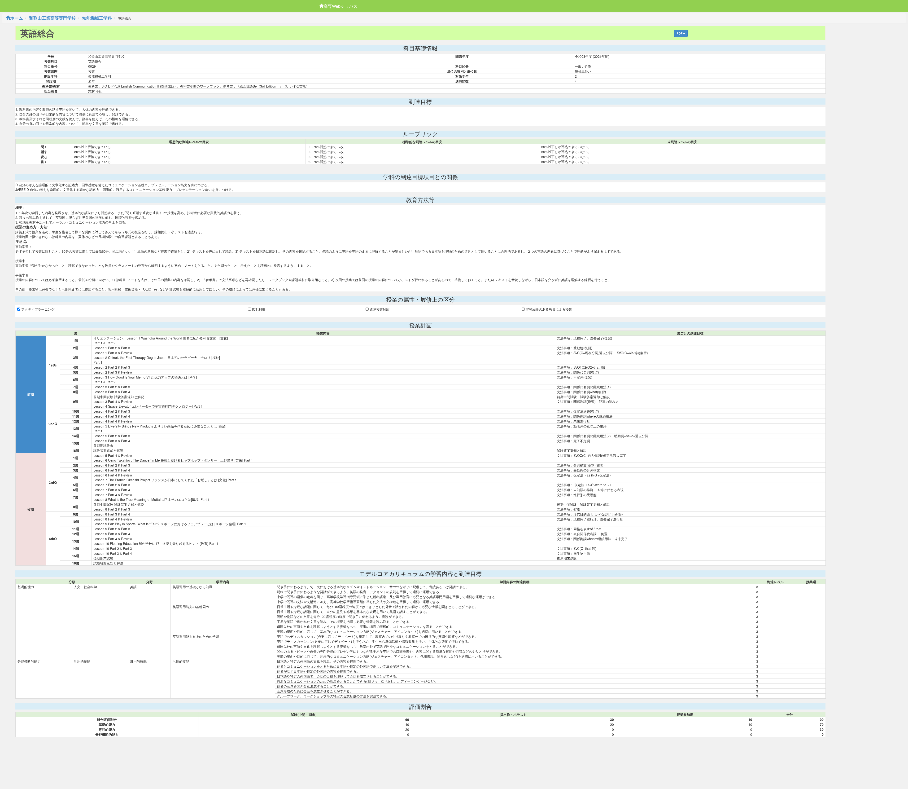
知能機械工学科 (97, 18)
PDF (680, 33)
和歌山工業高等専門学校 (52, 18)
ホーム (16, 18)
